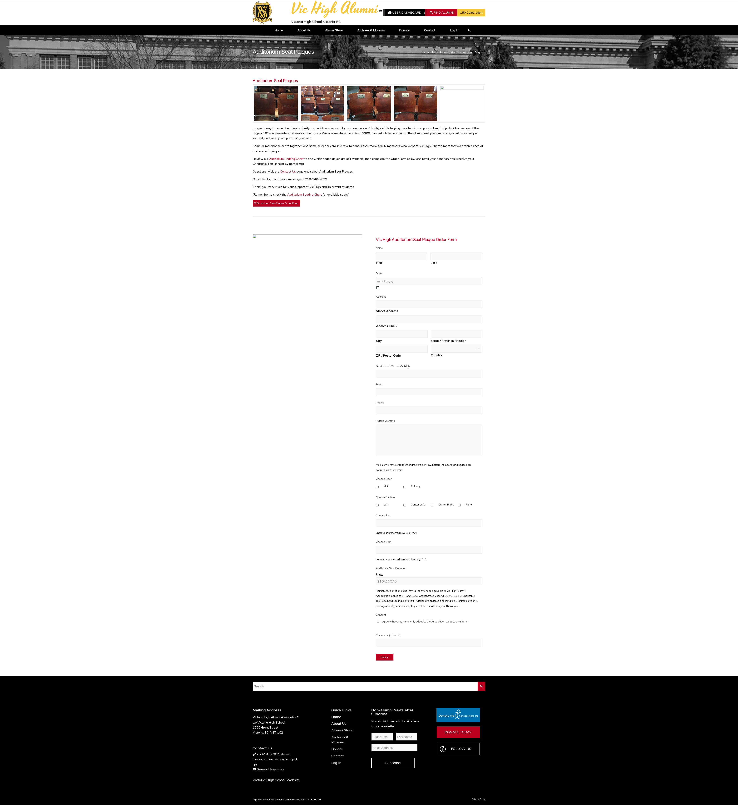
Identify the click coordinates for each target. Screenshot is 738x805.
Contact (337, 756)
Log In (336, 762)
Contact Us (288, 171)
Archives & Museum (339, 739)
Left (386, 504)
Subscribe (393, 763)
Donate (337, 749)
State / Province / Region (448, 341)
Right (469, 504)
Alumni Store (341, 730)
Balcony (416, 486)
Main (386, 486)
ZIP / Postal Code (388, 355)
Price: (379, 574)
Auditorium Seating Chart (286, 159)
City (379, 341)
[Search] (468, 30)
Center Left (418, 504)
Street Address (387, 311)
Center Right (446, 504)
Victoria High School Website (276, 780)
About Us (338, 723)
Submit (385, 657)
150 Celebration (471, 12)
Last (434, 263)
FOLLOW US (461, 748)
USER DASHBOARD (406, 12)
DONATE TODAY (458, 732)
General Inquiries (270, 769)
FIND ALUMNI (443, 12)
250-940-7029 (268, 754)
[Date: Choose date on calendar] (378, 288)
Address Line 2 (386, 326)
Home (336, 717)
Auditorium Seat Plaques (283, 52)
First (379, 263)
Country (436, 355)
